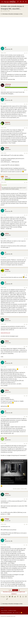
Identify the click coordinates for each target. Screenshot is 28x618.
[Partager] (25, 53)
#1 (26, 53)
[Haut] (20, 613)
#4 (26, 127)
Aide (14, 612)
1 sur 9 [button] (10, 590)
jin (2, 10)
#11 (26, 287)
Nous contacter (4, 610)
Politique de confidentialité (6, 612)
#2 (26, 90)
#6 (26, 182)
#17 (26, 443)
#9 (26, 257)
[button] (2, 2)
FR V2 (2, 608)
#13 (26, 346)
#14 (26, 367)
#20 (26, 545)
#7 (26, 215)
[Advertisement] (14, 31)
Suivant (14, 590)
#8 (26, 239)
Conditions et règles (12, 610)
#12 (26, 324)
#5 (26, 153)
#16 (26, 416)
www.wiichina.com (5, 333)
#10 (26, 275)
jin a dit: (3, 185)
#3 (26, 104)
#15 (26, 395)
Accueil (16, 612)
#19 (26, 524)
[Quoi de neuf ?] (23, 2)
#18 (26, 499)
